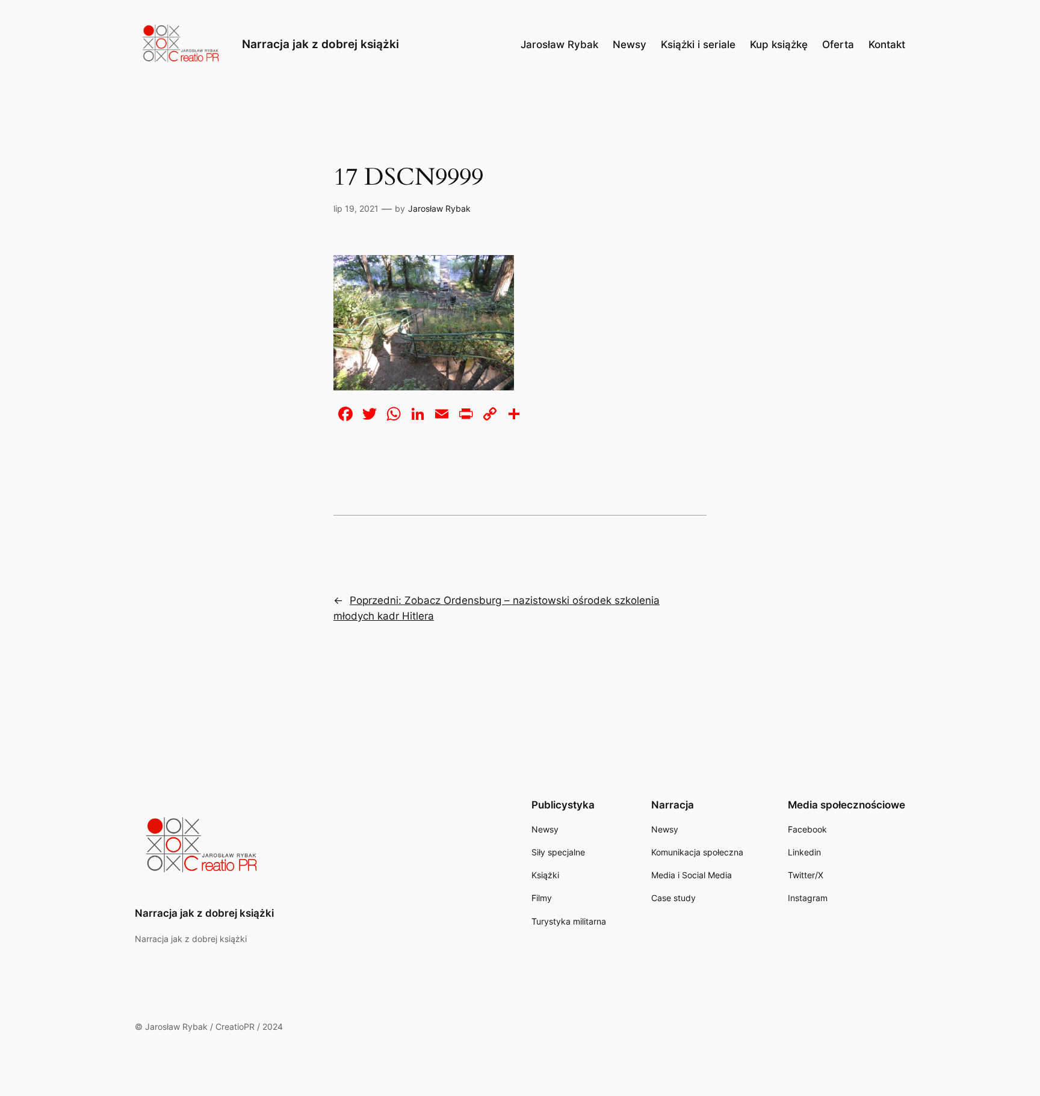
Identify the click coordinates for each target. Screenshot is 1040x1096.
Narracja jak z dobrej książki (320, 44)
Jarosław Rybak (439, 208)
